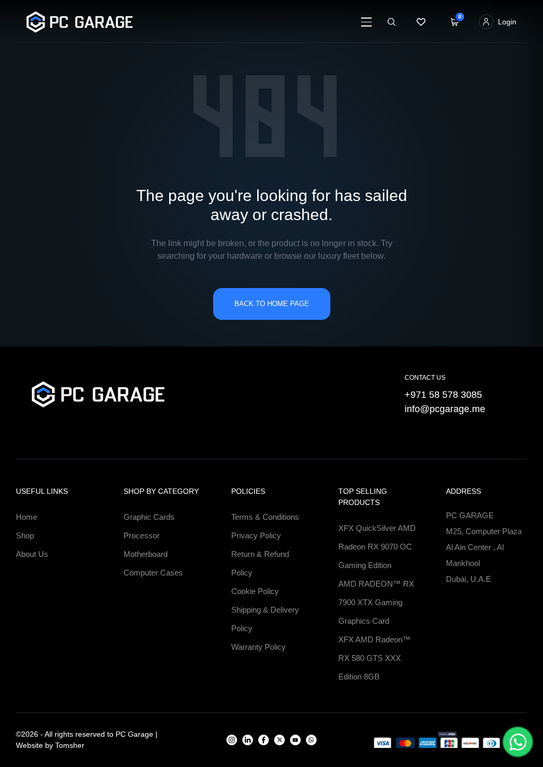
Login (507, 22)
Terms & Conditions (265, 516)
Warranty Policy (258, 646)
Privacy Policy (256, 535)
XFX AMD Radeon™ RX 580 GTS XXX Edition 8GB (374, 658)
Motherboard (146, 554)
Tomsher (69, 745)
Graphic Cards (149, 516)
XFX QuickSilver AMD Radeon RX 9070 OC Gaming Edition (377, 547)
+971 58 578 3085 (443, 394)
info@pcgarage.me (445, 409)
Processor (142, 535)
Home (26, 516)
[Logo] (149, 22)
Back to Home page (271, 304)
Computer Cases (153, 572)
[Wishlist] (421, 21)
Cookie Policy (255, 591)
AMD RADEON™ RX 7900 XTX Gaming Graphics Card (376, 602)
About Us (32, 554)
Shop (25, 535)
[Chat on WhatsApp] (517, 741)
